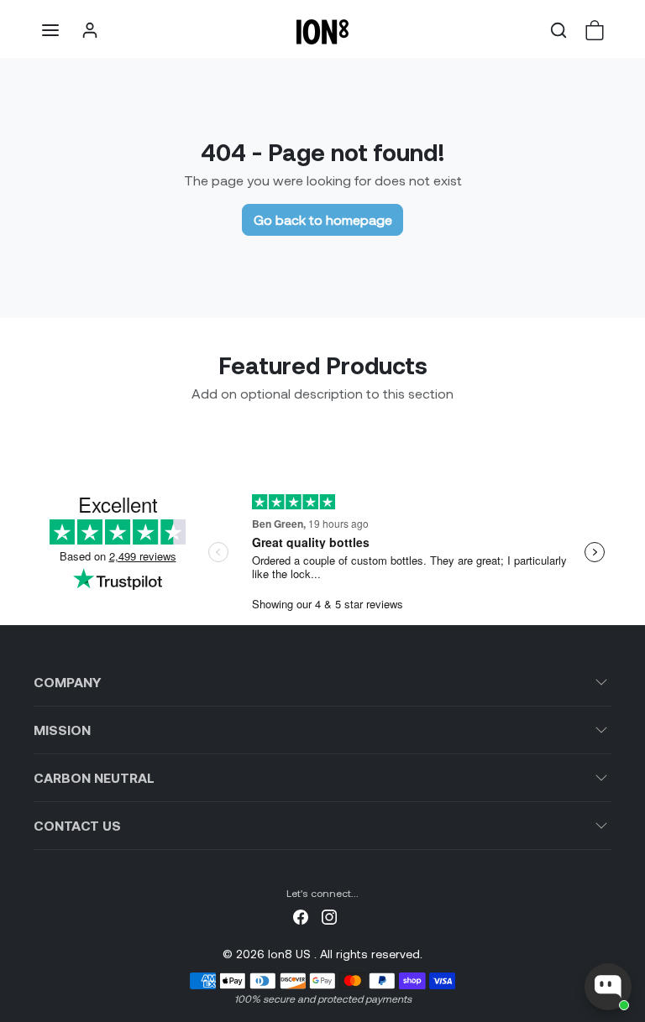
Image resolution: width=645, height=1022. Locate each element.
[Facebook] (300, 915)
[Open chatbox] (608, 986)
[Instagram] (329, 915)
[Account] (90, 30)
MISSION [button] (62, 730)
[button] (50, 30)
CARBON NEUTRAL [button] (94, 777)
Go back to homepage (323, 219)
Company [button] (67, 682)
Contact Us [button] (77, 825)
